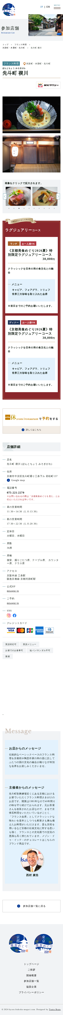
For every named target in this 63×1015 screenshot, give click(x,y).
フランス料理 (20, 45)
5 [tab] (29, 208)
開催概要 (31, 975)
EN (48, 6)
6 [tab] (34, 208)
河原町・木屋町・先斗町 (14, 48)
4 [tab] (24, 208)
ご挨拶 (31, 969)
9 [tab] (49, 208)
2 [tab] (14, 208)
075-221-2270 (15, 492)
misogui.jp (13, 591)
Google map (18, 480)
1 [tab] (9, 208)
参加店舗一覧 (31, 981)
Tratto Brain (55, 1009)
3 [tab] (19, 208)
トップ (6, 45)
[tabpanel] (18, 196)
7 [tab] (39, 208)
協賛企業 (31, 987)
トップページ (31, 964)
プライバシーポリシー (31, 992)
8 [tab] (44, 208)
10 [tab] (54, 208)
